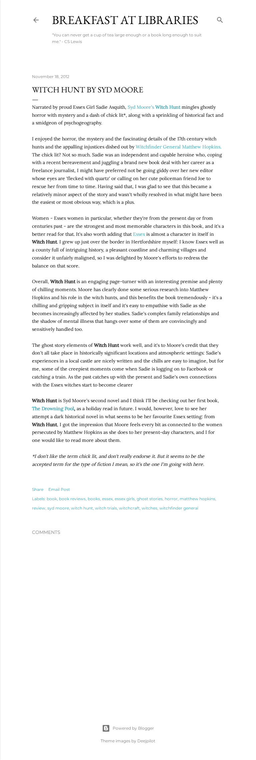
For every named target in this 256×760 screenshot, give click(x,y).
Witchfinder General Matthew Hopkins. (178, 147)
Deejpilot (146, 740)
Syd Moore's (141, 107)
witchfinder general (178, 508)
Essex (139, 234)
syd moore (58, 508)
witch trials (106, 508)
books (94, 498)
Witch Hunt (167, 107)
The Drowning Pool (53, 409)
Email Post (59, 489)
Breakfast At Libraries (125, 20)
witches (149, 508)
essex (107, 498)
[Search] (220, 18)
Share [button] (37, 489)
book (52, 498)
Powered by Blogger (133, 728)
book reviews (72, 498)
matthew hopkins (197, 498)
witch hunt (82, 508)
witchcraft (129, 508)
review (38, 508)
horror (171, 498)
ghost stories (150, 498)
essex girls (125, 498)
